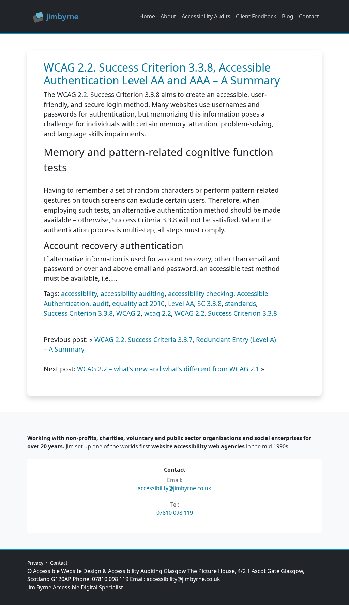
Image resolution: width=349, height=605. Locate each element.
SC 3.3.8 (209, 303)
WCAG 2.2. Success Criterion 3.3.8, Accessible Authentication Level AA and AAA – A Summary (162, 74)
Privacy (35, 563)
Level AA (181, 303)
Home (147, 16)
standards (240, 303)
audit (101, 303)
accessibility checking (200, 293)
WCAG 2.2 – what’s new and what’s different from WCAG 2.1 (168, 368)
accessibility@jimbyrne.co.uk (174, 488)
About (168, 16)
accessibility (79, 293)
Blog (287, 16)
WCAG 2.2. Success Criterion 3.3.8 (225, 313)
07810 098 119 (174, 512)
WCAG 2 (128, 313)
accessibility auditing (133, 293)
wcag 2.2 (157, 313)
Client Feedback (256, 16)
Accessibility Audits (206, 16)
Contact (309, 16)
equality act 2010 (138, 303)
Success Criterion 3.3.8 (78, 313)
